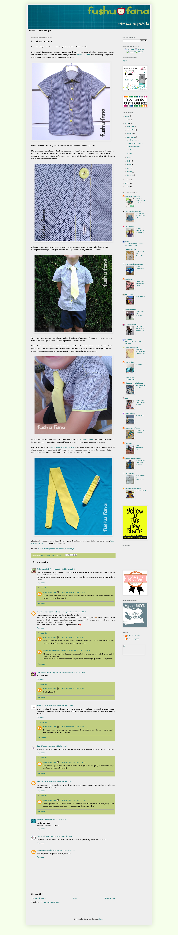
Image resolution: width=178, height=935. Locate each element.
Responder (41, 583)
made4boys (69, 549)
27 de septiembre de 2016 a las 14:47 (72, 727)
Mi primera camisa (133, 140)
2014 (127, 183)
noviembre (131, 130)
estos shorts (47, 346)
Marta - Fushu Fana (49, 592)
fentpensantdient (43, 569)
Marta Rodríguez (133, 639)
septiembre (131, 137)
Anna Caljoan (41, 782)
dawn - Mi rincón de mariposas (47, 673)
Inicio (75, 898)
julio (129, 158)
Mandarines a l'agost (132, 428)
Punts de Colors (130, 309)
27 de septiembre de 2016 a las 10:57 (72, 673)
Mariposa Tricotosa (83, 55)
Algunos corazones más (139, 447)
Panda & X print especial (135, 143)
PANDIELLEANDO (130, 249)
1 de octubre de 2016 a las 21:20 (55, 820)
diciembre (131, 126)
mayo (129, 165)
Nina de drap (129, 362)
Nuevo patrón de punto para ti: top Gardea (140, 351)
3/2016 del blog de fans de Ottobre (51, 549)
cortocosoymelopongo (133, 458)
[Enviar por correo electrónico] (66, 555)
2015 (127, 180)
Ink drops (139, 364)
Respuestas (43, 588)
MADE (127, 241)
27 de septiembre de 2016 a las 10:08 (62, 569)
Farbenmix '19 (140, 296)
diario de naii (41, 706)
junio (129, 161)
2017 (127, 120)
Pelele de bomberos (134, 147)
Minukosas (128, 279)
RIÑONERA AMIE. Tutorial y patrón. (140, 200)
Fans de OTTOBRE (43, 836)
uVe (126, 398)
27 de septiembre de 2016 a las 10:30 (73, 612)
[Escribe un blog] (69, 555)
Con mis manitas (130, 324)
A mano (129, 153)
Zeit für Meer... (140, 415)
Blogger (101, 919)
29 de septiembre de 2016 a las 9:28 (72, 800)
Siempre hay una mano (133, 488)
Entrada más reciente (39, 898)
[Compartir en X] (71, 555)
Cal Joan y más (130, 226)
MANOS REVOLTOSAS (132, 196)
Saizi (38, 746)
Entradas (32, 31)
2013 (127, 187)
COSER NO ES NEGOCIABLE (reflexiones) (140, 231)
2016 (127, 123)
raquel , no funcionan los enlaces (48, 612)
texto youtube (130, 379)
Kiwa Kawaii (129, 294)
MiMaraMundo (130, 413)
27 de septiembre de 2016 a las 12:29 (60, 706)
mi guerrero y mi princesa (134, 383)
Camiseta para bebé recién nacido (140, 283)
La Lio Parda (129, 473)
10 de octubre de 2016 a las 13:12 (64, 850)
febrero (130, 175)
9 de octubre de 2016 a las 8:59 (61, 836)
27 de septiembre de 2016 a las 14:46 (72, 638)
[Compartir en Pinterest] (76, 555)
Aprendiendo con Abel (44, 850)
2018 (127, 116)
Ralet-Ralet (128, 443)
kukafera (40, 820)
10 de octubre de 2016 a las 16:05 (78, 651)
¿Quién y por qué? (45, 31)
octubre (130, 133)
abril (129, 168)
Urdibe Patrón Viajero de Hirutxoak (140, 462)
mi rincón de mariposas (133, 211)
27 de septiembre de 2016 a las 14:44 (72, 592)
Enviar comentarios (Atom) (50, 902)
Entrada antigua (109, 898)
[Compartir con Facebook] (73, 555)
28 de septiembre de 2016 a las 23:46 (60, 782)
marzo (129, 172)
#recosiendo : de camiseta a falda (140, 215)
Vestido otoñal (141, 490)
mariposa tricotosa (131, 347)
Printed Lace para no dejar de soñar (140, 402)
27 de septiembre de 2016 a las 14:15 (54, 746)
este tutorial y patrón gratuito (62, 447)
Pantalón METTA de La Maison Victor (140, 329)
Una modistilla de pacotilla (134, 264)
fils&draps (128, 339)
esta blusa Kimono (86, 440)
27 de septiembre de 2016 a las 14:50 (72, 762)
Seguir (125, 61)
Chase (129, 150)
